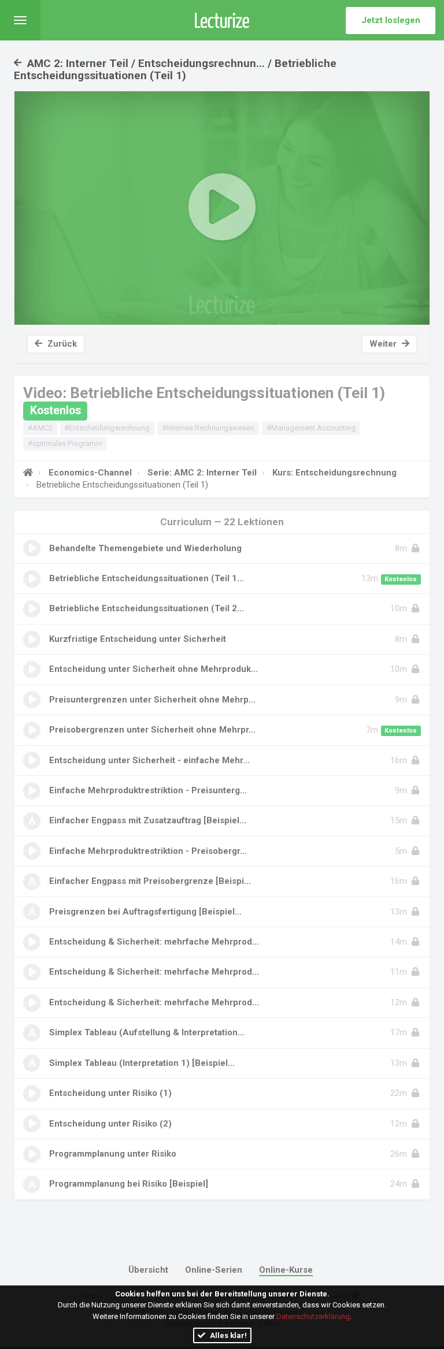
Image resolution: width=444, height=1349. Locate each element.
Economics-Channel (90, 472)
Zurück (61, 344)
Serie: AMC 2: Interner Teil (202, 472)
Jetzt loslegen (390, 20)
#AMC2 (40, 427)
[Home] (28, 472)
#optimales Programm (65, 443)
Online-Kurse (286, 1270)
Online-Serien (213, 1270)
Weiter (384, 344)
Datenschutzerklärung (313, 1316)
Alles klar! (227, 1335)
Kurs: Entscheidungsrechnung (334, 472)
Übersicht (148, 1270)
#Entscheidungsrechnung (107, 427)
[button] (20, 20)
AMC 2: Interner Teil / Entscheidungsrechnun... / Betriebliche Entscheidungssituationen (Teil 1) (175, 69)
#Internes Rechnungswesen (208, 427)
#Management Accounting (311, 427)
